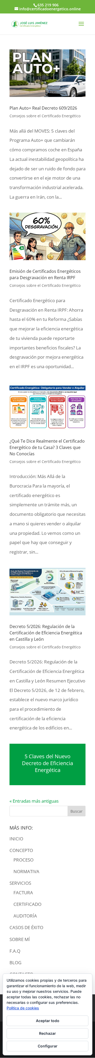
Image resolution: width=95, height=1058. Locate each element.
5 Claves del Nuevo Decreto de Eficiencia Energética (47, 763)
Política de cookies (23, 1008)
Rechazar (47, 1033)
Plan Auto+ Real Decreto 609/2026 (43, 108)
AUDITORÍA (25, 916)
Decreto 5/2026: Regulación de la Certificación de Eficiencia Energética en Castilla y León (46, 633)
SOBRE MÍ (20, 939)
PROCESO (23, 860)
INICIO (16, 839)
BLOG (15, 962)
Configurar (48, 1046)
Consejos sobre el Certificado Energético (45, 115)
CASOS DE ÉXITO (26, 927)
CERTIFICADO (27, 904)
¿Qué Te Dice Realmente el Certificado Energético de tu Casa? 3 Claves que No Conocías (47, 447)
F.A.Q (15, 951)
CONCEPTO (21, 850)
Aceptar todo (47, 1020)
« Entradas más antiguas (34, 801)
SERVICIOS (20, 883)
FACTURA (23, 893)
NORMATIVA (26, 871)
